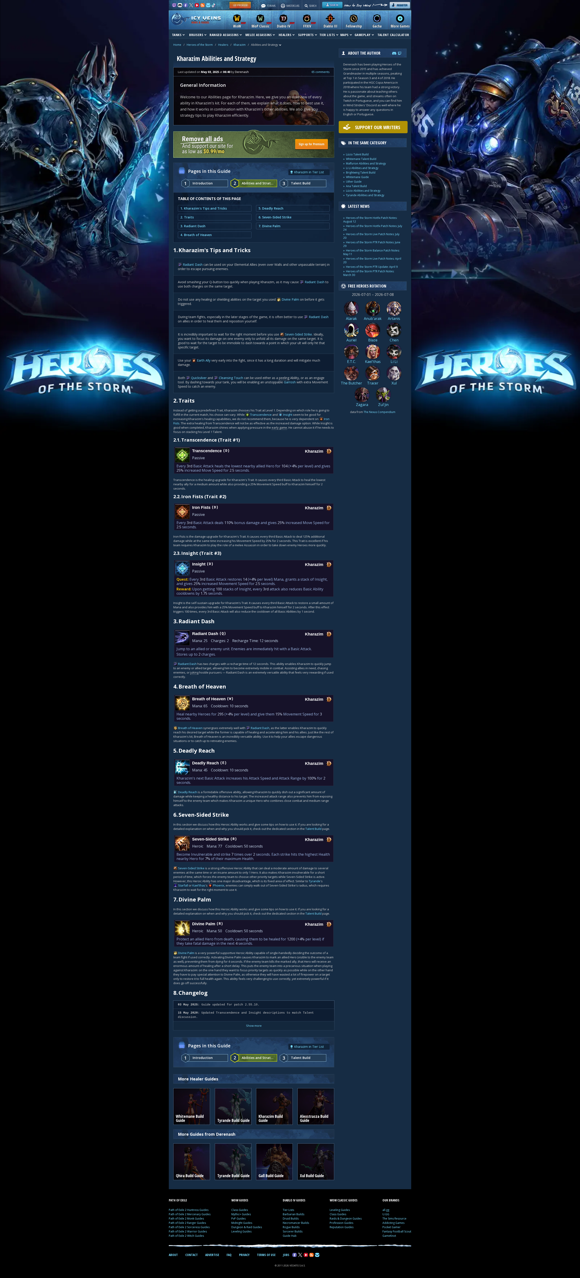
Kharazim (240, 45)
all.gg (385, 1210)
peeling (284, 378)
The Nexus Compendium (379, 412)
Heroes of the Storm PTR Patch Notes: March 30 (368, 273)
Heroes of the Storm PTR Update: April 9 (372, 267)
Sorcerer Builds (292, 1231)
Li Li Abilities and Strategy (362, 168)
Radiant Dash (193, 264)
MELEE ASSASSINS (258, 34)
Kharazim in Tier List (309, 172)
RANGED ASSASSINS (224, 34)
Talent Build (313, 829)
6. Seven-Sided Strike (275, 217)
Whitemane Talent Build (361, 159)
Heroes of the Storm (200, 45)
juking (194, 672)
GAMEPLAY (363, 34)
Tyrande (314, 881)
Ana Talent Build (356, 186)
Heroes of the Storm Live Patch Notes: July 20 (371, 236)
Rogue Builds (291, 1227)
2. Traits (187, 217)
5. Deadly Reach (271, 208)
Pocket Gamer (391, 1227)
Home (177, 45)
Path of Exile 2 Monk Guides (186, 1218)
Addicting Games (393, 1223)
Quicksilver (199, 378)
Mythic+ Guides (241, 1214)
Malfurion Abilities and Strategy (366, 163)
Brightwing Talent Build (360, 172)
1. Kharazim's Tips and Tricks (203, 208)
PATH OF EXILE (178, 1200)
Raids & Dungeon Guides (346, 1218)
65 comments (321, 72)
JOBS (286, 1255)
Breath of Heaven (190, 728)
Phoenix (218, 885)
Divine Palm (290, 299)
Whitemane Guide (357, 177)
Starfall (183, 885)
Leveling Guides (241, 1231)
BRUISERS (196, 34)
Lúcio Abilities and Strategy (363, 191)
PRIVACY (244, 1255)
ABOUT (173, 1255)
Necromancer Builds (296, 1223)
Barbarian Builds (293, 1214)
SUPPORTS (306, 34)
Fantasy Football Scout (396, 1231)
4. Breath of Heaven (196, 235)
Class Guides (239, 1210)
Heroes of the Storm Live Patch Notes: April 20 (372, 260)
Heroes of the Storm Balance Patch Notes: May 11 (371, 252)
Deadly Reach (187, 792)
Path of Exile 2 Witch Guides (186, 1236)
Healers (223, 45)
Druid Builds (291, 1218)
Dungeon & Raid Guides (246, 1227)
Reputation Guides (341, 1227)
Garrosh (290, 382)
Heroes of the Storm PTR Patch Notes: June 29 (371, 244)
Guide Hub (290, 1236)
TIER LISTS (327, 34)
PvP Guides (238, 1218)
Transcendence (261, 415)
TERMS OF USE (266, 1255)
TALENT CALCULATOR (393, 34)
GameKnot (389, 1236)
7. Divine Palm (269, 226)
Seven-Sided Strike (298, 334)
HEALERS (285, 34)
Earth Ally (203, 360)
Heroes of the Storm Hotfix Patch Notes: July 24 (372, 228)
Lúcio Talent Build (357, 154)
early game (279, 427)
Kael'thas (198, 885)
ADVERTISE (212, 1255)
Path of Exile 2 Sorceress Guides (189, 1227)
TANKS (177, 34)
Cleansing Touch (231, 378)
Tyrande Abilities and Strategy (365, 195)
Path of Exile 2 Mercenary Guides (189, 1214)
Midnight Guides (241, 1223)
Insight (287, 415)
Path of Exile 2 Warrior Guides (188, 1231)
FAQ (229, 1255)
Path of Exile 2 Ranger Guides (187, 1223)
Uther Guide (354, 182)
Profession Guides (341, 1223)
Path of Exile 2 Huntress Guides (188, 1210)
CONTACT (191, 1255)
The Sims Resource (394, 1218)
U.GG (385, 1214)
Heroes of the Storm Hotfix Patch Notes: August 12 (370, 219)
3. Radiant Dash (192, 226)
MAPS (344, 34)
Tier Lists (288, 1210)
